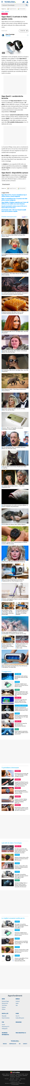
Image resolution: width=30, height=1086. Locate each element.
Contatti (25, 1043)
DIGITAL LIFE (18, 697)
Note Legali (12, 1078)
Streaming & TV (5, 1026)
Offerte (3, 1009)
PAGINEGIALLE (12, 1074)
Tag (19, 1043)
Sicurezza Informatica (5, 1033)
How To (17, 1016)
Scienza (4, 1007)
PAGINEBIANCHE (6, 1075)
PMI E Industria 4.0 (21, 1032)
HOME (3, 11)
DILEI (16, 1075)
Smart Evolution (5, 1018)
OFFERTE (17, 681)
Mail (23, 4)
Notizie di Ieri (5, 1003)
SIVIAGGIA (20, 1075)
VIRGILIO (7, 1074)
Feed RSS (5, 1043)
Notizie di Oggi (5, 1001)
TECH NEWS (17, 674)
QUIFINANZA (25, 1075)
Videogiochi (4, 1028)
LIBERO (3, 1074)
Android (17, 1001)
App (17, 1005)
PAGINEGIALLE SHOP (20, 1074)
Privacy (17, 1078)
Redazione (18, 1022)
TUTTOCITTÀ (12, 1075)
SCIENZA (17, 689)
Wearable (4, 1016)
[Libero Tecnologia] (15, 1041)
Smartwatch (6, 184)
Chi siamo (7, 1078)
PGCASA (26, 1074)
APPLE (16, 729)
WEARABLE (7, 11)
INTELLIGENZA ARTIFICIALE (21, 705)
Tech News (4, 1005)
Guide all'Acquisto (20, 1018)
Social (3, 1024)
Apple (17, 1003)
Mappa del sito (12, 1043)
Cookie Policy (22, 1078)
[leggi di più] (27, 35)
